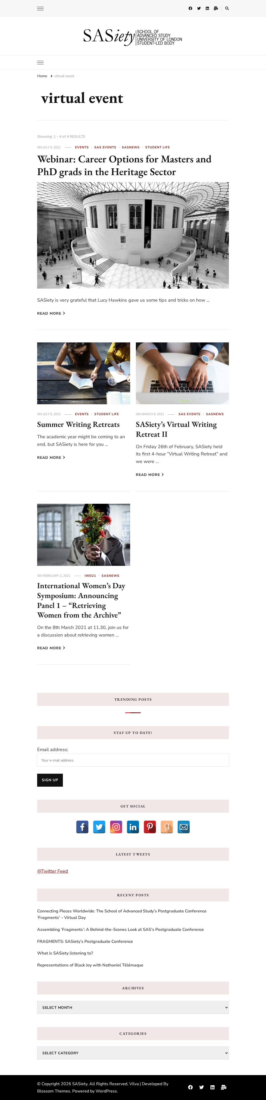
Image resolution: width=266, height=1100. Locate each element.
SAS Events (105, 147)
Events (82, 147)
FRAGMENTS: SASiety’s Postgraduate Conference (85, 941)
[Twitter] (99, 826)
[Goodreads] (166, 826)
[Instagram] (116, 826)
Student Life (157, 147)
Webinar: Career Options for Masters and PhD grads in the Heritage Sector (124, 165)
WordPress (106, 1091)
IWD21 (90, 576)
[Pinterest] (149, 826)
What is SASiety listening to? (65, 953)
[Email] (183, 826)
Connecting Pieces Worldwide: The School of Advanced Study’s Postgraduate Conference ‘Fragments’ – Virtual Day (122, 914)
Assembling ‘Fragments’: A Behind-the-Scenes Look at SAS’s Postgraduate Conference (120, 929)
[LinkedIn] (133, 826)
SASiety (79, 1084)
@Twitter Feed (52, 871)
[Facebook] (82, 826)
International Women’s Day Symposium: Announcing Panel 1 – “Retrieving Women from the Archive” (81, 600)
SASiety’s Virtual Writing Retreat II (176, 429)
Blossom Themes (53, 1091)
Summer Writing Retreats (78, 424)
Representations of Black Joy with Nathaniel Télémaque (90, 965)
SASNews (131, 147)
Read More (49, 313)
